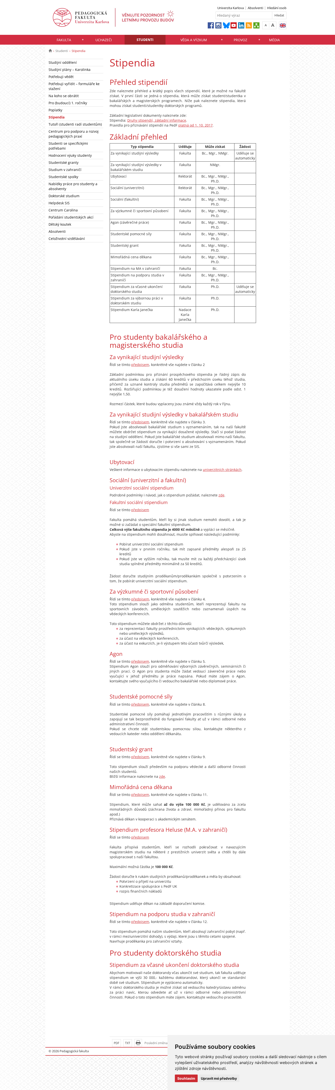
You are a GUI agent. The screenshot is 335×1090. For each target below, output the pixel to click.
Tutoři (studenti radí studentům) (75, 124)
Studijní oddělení (63, 62)
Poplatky (55, 110)
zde (221, 495)
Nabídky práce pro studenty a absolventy (73, 186)
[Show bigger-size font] (273, 25)
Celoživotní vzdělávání (67, 238)
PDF (116, 1043)
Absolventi (255, 8)
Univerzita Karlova (230, 8)
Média (274, 40)
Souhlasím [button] (186, 1078)
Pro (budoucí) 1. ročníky (68, 103)
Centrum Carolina (63, 210)
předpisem (140, 364)
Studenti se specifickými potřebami (68, 146)
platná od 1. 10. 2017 (195, 125)
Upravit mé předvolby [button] (219, 1078)
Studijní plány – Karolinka (69, 69)
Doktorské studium (64, 196)
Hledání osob (276, 8)
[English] (282, 25)
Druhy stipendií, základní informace (156, 120)
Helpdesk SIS (59, 203)
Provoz (240, 40)
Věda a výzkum (193, 40)
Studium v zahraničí (65, 169)
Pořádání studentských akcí (71, 217)
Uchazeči (103, 40)
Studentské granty (63, 162)
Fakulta (64, 40)
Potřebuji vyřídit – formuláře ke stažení (74, 86)
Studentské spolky (63, 176)
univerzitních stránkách (222, 469)
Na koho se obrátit (64, 95)
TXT (127, 1043)
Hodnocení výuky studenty (70, 155)
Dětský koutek (60, 224)
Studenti (145, 39)
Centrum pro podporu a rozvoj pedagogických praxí (74, 134)
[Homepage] (50, 51)
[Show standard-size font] (265, 25)
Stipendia (56, 117)
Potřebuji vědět (61, 76)
